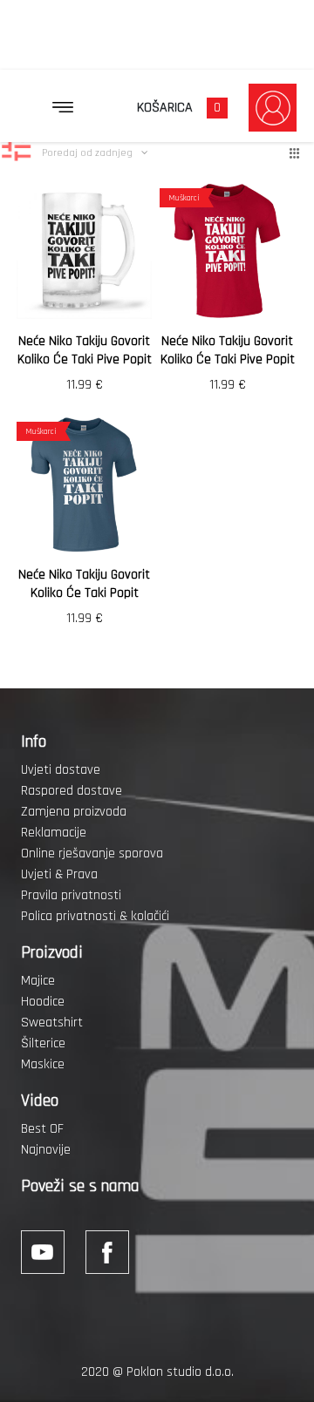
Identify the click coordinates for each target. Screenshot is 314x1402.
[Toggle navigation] (63, 107)
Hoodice (43, 1001)
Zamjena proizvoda (73, 812)
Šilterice (43, 1043)
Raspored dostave (71, 791)
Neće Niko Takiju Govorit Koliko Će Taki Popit (84, 584)
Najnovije (46, 1150)
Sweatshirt (52, 1022)
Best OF (42, 1129)
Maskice (43, 1064)
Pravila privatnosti (71, 895)
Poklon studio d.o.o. (180, 1372)
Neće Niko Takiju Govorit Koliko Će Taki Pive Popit (84, 350)
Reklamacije (53, 832)
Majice (38, 981)
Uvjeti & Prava (59, 874)
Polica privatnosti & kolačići (95, 916)
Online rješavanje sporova (92, 853)
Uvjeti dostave (60, 770)
